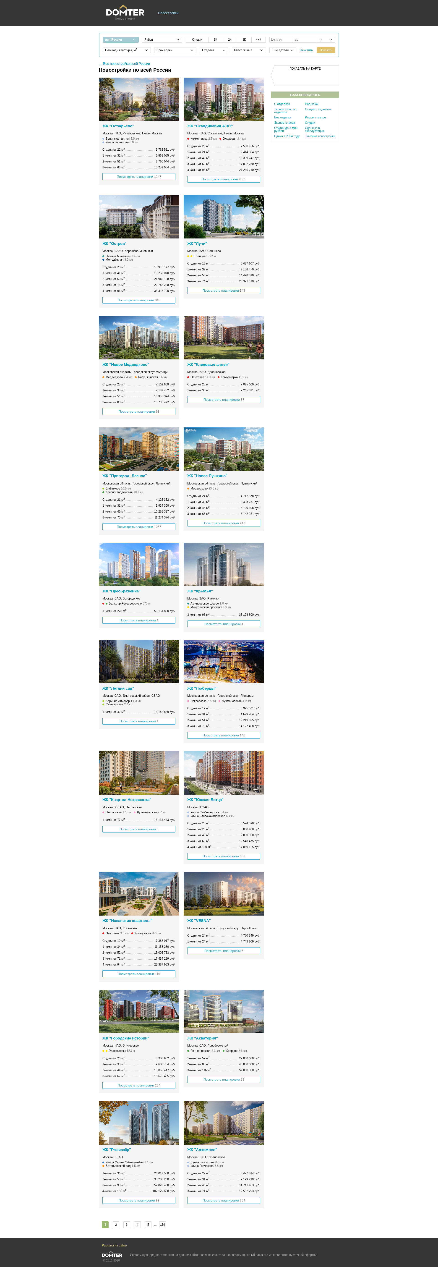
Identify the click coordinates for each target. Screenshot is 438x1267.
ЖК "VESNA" (199, 921)
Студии (310, 122)
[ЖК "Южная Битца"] (224, 773)
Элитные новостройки (320, 136)
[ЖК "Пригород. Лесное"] (139, 449)
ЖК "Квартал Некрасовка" (126, 800)
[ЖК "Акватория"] (224, 1011)
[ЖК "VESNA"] (224, 894)
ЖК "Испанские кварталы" (127, 921)
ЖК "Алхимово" (202, 1150)
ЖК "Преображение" (121, 591)
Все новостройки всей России (126, 63)
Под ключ (311, 104)
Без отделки (282, 117)
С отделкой (282, 104)
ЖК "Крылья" (200, 591)
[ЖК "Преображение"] (139, 564)
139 (162, 1224)
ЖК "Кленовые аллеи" (208, 364)
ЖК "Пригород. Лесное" (124, 476)
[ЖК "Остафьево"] (139, 99)
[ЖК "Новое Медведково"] (139, 337)
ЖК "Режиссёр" (116, 1150)
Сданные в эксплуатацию (315, 129)
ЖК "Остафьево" (118, 126)
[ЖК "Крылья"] (224, 564)
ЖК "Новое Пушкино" (207, 476)
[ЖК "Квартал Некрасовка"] (139, 773)
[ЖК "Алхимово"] (224, 1123)
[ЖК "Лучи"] (224, 216)
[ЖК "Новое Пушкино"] (224, 449)
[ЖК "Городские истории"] (139, 1011)
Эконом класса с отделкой (285, 110)
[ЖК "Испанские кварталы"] (139, 894)
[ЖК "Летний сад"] (139, 661)
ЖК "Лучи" (197, 243)
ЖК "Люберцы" (201, 688)
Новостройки (168, 13)
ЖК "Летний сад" (118, 688)
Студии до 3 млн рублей (285, 129)
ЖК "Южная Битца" (205, 800)
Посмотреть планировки (139, 176)
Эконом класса (284, 122)
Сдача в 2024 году (287, 136)
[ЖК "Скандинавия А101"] (224, 99)
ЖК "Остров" (114, 243)
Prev (104, 99)
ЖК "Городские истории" (125, 1038)
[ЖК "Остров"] (139, 216)
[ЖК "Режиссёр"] (139, 1123)
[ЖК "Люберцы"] (224, 661)
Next (173, 99)
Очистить (306, 50)
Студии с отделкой (318, 109)
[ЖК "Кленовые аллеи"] (224, 337)
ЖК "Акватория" (202, 1038)
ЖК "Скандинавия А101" (210, 126)
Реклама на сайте (114, 1245)
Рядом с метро (315, 117)
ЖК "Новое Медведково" (125, 364)
